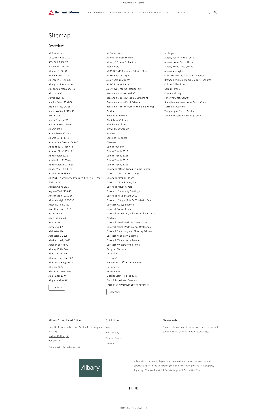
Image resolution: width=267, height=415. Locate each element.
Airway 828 (54, 222)
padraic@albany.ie (59, 336)
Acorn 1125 (55, 115)
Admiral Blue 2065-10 (60, 151)
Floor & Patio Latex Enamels (121, 280)
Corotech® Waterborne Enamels (124, 240)
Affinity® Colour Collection (121, 62)
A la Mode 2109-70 (59, 66)
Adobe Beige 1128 (58, 155)
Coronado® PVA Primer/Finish (122, 182)
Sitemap (110, 343)
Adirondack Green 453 (61, 146)
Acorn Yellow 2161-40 (60, 124)
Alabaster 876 (56, 231)
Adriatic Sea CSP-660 (60, 173)
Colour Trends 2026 (117, 164)
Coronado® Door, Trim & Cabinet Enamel (128, 169)
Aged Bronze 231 (58, 218)
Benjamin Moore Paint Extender (123, 102)
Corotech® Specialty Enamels (122, 235)
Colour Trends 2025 (117, 160)
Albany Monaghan (174, 71)
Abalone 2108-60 (58, 71)
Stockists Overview (174, 106)
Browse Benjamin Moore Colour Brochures (187, 79)
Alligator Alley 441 (58, 280)
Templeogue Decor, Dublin (179, 111)
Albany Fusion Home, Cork (179, 57)
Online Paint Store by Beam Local (67, 347)
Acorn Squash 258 (58, 120)
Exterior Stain (113, 271)
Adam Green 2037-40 (60, 133)
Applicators (112, 66)
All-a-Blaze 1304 (57, 275)
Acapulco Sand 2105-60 (61, 111)
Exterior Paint (113, 267)
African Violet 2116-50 (60, 195)
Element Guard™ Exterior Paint (123, 262)
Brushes (110, 133)
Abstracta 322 (56, 93)
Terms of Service (114, 338)
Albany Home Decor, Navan (179, 62)
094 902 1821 (56, 340)
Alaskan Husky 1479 (59, 240)
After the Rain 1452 (59, 204)
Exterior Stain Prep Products (122, 275)
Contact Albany (172, 93)
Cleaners (111, 142)
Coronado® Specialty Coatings (123, 191)
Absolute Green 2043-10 (62, 88)
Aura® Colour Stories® (118, 79)
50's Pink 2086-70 (58, 62)
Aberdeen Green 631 (60, 79)
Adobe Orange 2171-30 (61, 164)
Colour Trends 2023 (117, 151)
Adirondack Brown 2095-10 (63, 142)
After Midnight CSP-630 (61, 200)
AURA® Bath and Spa (117, 75)
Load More (57, 287)
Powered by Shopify (140, 408)
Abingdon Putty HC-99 (61, 84)
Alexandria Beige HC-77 (61, 262)
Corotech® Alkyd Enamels (120, 204)
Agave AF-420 (56, 213)
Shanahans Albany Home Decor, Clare (185, 102)
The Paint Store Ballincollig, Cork (182, 115)
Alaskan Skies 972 (58, 244)
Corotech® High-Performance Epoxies (127, 222)
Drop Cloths (113, 253)
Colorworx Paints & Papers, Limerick (184, 75)
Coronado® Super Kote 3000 (121, 195)
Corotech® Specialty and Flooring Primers (129, 231)
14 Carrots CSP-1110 (59, 57)
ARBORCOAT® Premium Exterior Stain (127, 71)
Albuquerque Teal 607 (61, 258)
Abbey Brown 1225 (59, 75)
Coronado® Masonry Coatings (122, 173)
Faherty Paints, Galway (176, 97)
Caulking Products (116, 137)
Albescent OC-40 (58, 253)
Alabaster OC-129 (58, 235)
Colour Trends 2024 (117, 155)
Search (109, 327)
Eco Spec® (111, 258)
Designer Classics (116, 249)
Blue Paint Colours (116, 124)
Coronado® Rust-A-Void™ (120, 186)
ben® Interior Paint (116, 115)
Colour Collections (174, 84)
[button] (96, 12)
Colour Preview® (115, 146)
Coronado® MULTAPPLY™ (120, 178)
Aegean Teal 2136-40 (60, 191)
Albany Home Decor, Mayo (178, 66)
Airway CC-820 (56, 227)
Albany (128, 408)
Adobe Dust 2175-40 (60, 160)
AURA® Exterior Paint (117, 84)
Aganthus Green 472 (60, 209)
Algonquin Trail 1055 (60, 271)
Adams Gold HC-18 (59, 137)
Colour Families (173, 88)
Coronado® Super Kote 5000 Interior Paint (129, 200)
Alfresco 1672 (56, 267)
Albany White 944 (58, 249)
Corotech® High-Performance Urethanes (128, 227)
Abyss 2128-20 (56, 97)
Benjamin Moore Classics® (120, 93)
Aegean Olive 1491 (59, 186)
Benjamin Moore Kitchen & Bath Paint (127, 97)
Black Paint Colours (117, 120)
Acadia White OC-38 (59, 106)
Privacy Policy (112, 332)
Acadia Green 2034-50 (61, 102)
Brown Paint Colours (117, 128)
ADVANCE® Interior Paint (119, 57)
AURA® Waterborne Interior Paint (124, 88)
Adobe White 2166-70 (60, 169)
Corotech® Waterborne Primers (123, 244)
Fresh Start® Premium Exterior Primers (127, 284)
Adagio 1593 (55, 128)
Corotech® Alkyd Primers (120, 209)
